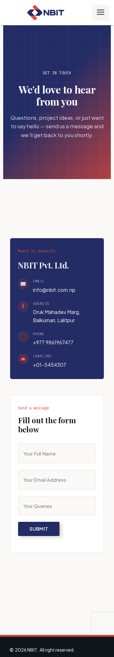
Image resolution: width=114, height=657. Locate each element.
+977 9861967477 (53, 342)
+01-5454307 (49, 365)
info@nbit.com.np (54, 290)
